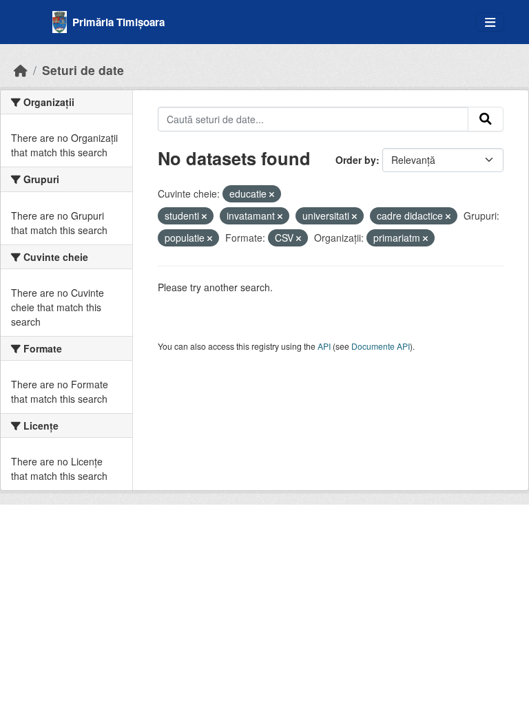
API (324, 346)
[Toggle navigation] (490, 22)
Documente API (380, 346)
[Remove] (271, 194)
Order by (355, 160)
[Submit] (486, 119)
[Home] (21, 69)
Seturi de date (83, 69)
